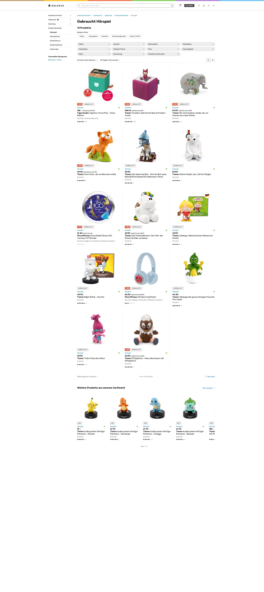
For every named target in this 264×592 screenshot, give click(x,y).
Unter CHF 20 (135, 36)
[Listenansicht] (213, 60)
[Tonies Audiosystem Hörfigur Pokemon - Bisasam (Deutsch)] (190, 418)
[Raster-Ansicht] (208, 60)
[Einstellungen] (180, 5)
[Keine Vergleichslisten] (203, 5)
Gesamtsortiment (55, 15)
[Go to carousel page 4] (146, 446)
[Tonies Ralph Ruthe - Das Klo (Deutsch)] (98, 278)
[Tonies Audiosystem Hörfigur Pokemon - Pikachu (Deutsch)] (91, 418)
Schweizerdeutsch (119, 36)
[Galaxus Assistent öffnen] (198, 5)
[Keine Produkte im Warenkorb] (213, 5)
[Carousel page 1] (142, 446)
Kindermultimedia (54, 28)
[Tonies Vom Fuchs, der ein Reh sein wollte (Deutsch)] (98, 156)
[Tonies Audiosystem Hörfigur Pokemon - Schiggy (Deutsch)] (157, 418)
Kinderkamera (55, 41)
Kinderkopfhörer (56, 45)
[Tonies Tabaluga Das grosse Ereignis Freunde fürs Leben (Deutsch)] (193, 278)
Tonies (81, 36)
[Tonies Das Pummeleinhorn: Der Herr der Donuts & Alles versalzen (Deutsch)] (146, 217)
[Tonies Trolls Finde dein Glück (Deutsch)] (98, 340)
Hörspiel (53, 32)
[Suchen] (79, 6)
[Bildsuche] (172, 6)
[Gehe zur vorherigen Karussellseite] (78, 418)
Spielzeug (51, 24)
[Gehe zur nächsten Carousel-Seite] (211, 418)
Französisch (93, 36)
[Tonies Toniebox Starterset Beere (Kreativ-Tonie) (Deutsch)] (146, 94)
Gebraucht (52, 20)
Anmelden (189, 6)
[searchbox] (161, 54)
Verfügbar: (104, 60)
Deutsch (105, 36)
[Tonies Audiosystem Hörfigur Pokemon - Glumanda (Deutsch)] (124, 418)
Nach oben (211, 377)
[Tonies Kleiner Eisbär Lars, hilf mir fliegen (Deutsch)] (193, 156)
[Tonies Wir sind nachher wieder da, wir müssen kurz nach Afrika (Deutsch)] (193, 94)
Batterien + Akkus (55, 60)
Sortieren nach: (82, 60)
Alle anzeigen (207, 388)
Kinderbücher (55, 36)
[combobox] (92, 60)
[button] (119, 107)
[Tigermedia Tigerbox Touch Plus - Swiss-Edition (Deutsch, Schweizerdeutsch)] (98, 94)
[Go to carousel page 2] (143, 446)
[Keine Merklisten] (208, 5)
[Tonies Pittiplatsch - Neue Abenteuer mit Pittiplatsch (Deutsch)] (146, 340)
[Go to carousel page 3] (145, 446)
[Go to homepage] (56, 5)
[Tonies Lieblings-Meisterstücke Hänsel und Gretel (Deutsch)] (193, 217)
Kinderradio (54, 49)
